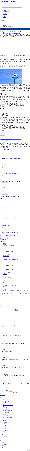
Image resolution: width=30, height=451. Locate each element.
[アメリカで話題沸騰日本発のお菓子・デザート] (4, 265)
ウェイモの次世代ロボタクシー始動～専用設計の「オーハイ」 (10, 285)
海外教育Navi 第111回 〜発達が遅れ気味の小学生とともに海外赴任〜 (11, 181)
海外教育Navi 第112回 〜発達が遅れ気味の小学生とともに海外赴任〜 (11, 173)
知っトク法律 (5, 407)
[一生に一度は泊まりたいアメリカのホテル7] (4, 254)
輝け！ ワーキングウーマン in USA (8, 405)
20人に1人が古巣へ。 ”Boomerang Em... (8, 252)
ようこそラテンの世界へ (6, 426)
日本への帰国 (5, 14)
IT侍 (4, 399)
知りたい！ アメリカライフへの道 (7, 417)
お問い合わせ (3, 445)
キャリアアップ (5, 436)
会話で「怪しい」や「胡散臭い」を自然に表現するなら (7, 235)
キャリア (3, 20)
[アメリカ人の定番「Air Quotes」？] (4, 276)
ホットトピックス (4, 439)
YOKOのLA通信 (5, 415)
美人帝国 (4, 420)
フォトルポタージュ (6, 425)
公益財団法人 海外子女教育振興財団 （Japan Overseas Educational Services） (12, 33)
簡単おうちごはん (5, 431)
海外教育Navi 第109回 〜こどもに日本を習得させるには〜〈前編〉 (11, 196)
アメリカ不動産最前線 (6, 412)
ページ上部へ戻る (2, 395)
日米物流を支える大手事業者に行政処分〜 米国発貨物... (10, 259)
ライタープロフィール (3, 142)
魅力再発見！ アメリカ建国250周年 (6, 342)
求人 (2, 438)
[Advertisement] (14, 5)
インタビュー (5, 435)
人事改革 (4, 402)
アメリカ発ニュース (6, 401)
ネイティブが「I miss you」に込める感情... (9, 270)
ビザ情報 (4, 13)
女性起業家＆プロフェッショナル (6, 225)
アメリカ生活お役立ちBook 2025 (6, 374)
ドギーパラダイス (5, 409)
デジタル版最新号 (4, 444)
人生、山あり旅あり (6, 422)
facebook (3, 448)
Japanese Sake (3, 366)
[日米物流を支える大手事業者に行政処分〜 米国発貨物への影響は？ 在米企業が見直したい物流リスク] (4, 258)
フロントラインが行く (6, 423)
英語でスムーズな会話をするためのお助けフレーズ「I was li (10, 232)
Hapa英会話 (4, 414)
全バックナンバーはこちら (15, 325)
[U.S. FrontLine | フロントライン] (9, 1)
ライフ (3, 12)
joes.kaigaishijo (4, 148)
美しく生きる (3, 358)
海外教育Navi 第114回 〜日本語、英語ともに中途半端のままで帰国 (11, 158)
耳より (3, 19)
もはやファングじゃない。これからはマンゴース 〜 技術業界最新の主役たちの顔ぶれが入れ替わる (15, 293)
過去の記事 (1, 294)
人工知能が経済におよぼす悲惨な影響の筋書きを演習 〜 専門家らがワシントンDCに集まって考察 (15, 290)
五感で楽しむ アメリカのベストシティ (7, 390)
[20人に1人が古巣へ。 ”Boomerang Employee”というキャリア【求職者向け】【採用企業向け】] (4, 251)
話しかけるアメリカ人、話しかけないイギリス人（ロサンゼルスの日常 (11, 218)
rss (2, 447)
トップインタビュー (6, 11)
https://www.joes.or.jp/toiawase (5, 149)
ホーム (3, 442)
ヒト (2, 18)
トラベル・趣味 (4, 16)
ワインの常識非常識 (6, 430)
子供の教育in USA (4, 25)
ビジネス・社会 (4, 10)
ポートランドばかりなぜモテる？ (7, 410)
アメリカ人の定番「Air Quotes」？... (8, 277)
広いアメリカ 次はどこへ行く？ (7, 411)
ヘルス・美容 (3, 15)
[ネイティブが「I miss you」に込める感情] (4, 269)
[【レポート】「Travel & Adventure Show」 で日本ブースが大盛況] (4, 272)
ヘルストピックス (5, 419)
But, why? (4, 404)
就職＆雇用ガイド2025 (5, 350)
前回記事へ (17, 55)
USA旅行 (4, 17)
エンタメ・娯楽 (4, 428)
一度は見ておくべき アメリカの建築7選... (8, 245)
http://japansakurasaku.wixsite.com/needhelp (18, 106)
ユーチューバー (4, 382)
